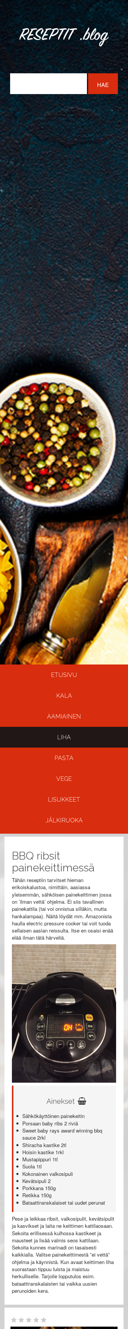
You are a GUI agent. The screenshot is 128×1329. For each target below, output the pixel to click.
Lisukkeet (64, 799)
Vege (64, 778)
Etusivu (64, 674)
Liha (64, 737)
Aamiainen (64, 716)
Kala (64, 695)
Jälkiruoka (64, 820)
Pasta (64, 758)
